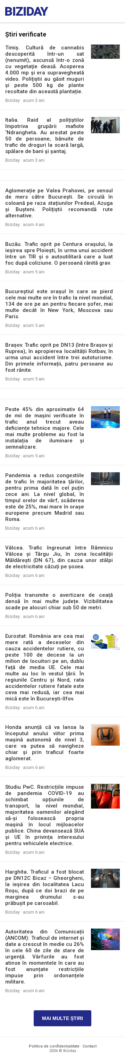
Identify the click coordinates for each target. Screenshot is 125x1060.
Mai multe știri (62, 1018)
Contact (90, 1046)
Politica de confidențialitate (54, 1046)
